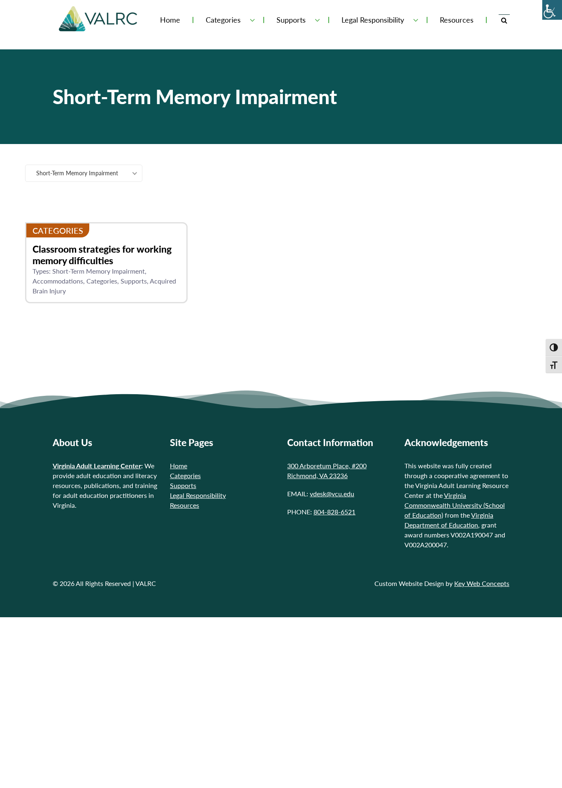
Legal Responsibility (372, 20)
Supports (291, 20)
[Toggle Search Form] (504, 20)
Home (170, 20)
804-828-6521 (334, 512)
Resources (457, 20)
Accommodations (58, 281)
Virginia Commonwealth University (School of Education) (454, 505)
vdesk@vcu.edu (332, 493)
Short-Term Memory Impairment (98, 271)
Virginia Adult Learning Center (97, 466)
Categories (101, 281)
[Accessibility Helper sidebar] (552, 10)
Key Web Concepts (481, 583)
